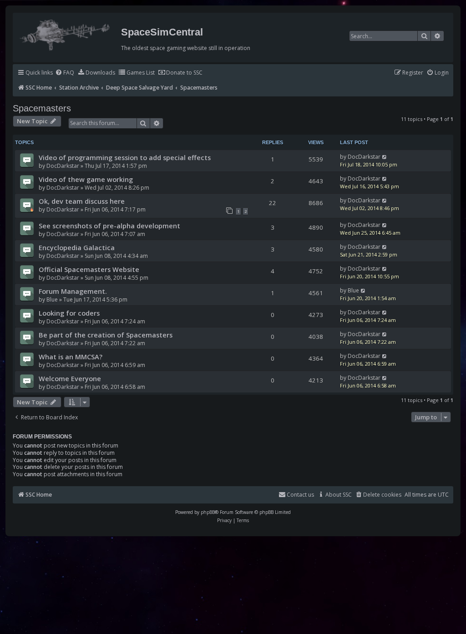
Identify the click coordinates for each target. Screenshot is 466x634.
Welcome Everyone (70, 378)
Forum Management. (73, 291)
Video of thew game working (86, 179)
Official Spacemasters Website (89, 269)
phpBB (208, 512)
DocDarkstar (62, 166)
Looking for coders (69, 312)
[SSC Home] (65, 33)
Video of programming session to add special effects (125, 157)
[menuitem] (64, 73)
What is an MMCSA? (70, 356)
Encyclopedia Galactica (77, 247)
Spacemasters (42, 108)
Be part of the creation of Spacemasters (105, 334)
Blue (52, 299)
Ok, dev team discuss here (82, 201)
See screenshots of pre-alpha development (109, 225)
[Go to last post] (385, 157)
